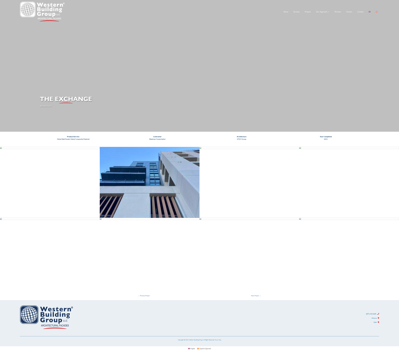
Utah (375, 322)
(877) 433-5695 (371, 314)
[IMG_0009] (150, 219)
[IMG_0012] (50, 148)
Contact (360, 12)
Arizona (374, 318)
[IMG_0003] (249, 148)
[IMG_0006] (150, 217)
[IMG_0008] (249, 219)
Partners (338, 12)
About (285, 12)
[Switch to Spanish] (377, 12)
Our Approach (321, 12)
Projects (308, 12)
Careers (349, 12)
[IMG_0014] (349, 148)
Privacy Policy (218, 340)
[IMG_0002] (50, 219)
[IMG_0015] (349, 219)
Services (296, 12)
